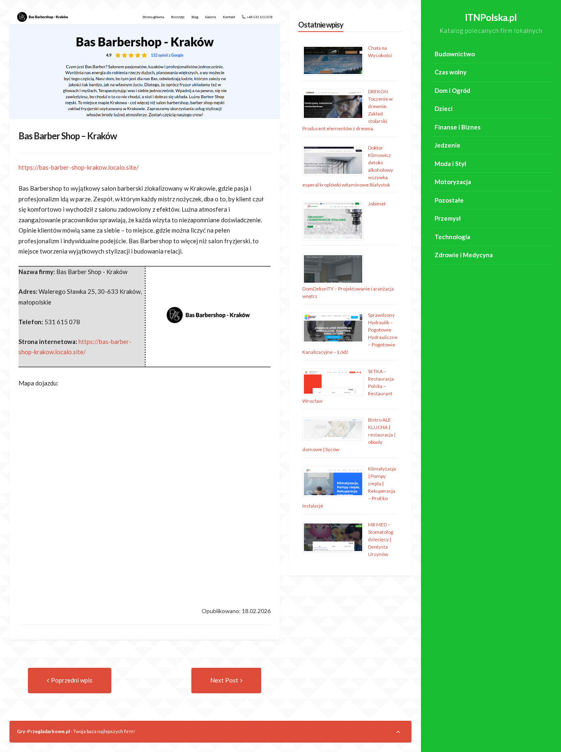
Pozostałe (449, 200)
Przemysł (448, 218)
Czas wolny (451, 72)
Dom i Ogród (452, 90)
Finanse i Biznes (458, 127)
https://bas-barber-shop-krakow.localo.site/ (78, 167)
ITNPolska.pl (491, 17)
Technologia (452, 236)
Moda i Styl (450, 163)
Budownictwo (455, 54)
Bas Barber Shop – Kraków (67, 135)
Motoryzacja (453, 181)
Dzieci (444, 108)
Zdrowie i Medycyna (464, 254)
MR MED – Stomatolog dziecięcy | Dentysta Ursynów (380, 539)
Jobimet (377, 204)
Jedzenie (447, 145)
